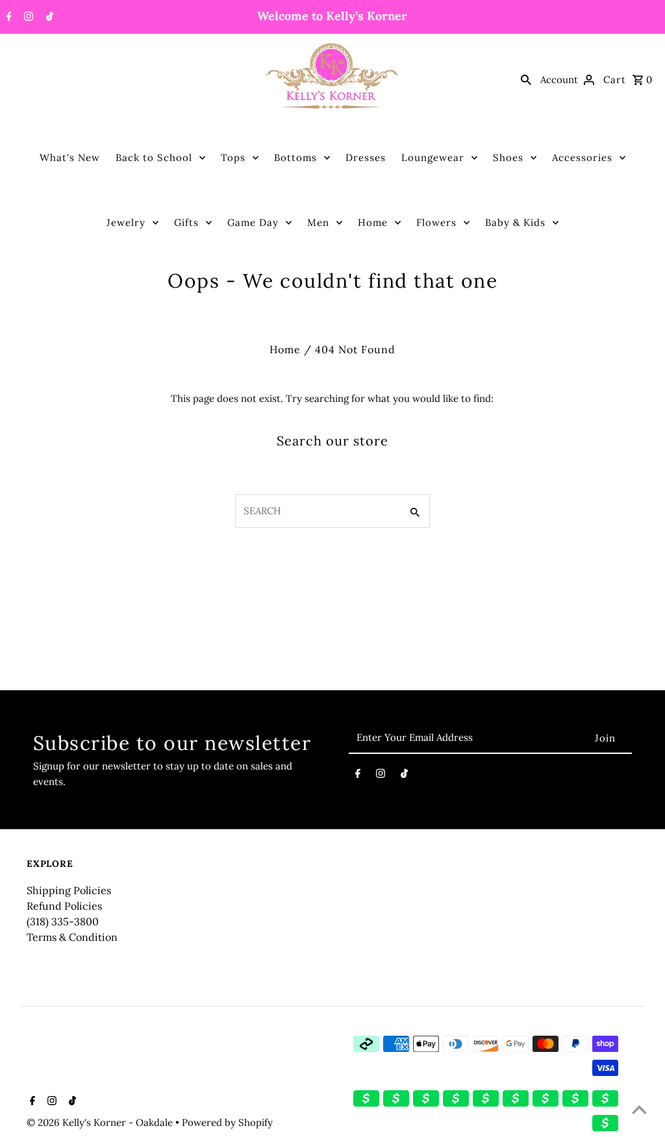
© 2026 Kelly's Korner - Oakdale (101, 1122)
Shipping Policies (69, 890)
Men (318, 222)
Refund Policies (64, 905)
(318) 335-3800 (63, 921)
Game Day (253, 222)
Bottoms (295, 157)
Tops (233, 157)
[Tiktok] (48, 18)
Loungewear (432, 157)
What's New (70, 157)
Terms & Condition (72, 937)
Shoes (508, 157)
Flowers (436, 222)
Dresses (365, 157)
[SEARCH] (526, 79)
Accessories (582, 157)
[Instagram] (27, 18)
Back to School (154, 157)
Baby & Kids (515, 222)
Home (373, 222)
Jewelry (126, 222)
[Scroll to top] (639, 1111)
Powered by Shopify (227, 1122)
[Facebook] (7, 18)
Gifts (186, 222)
